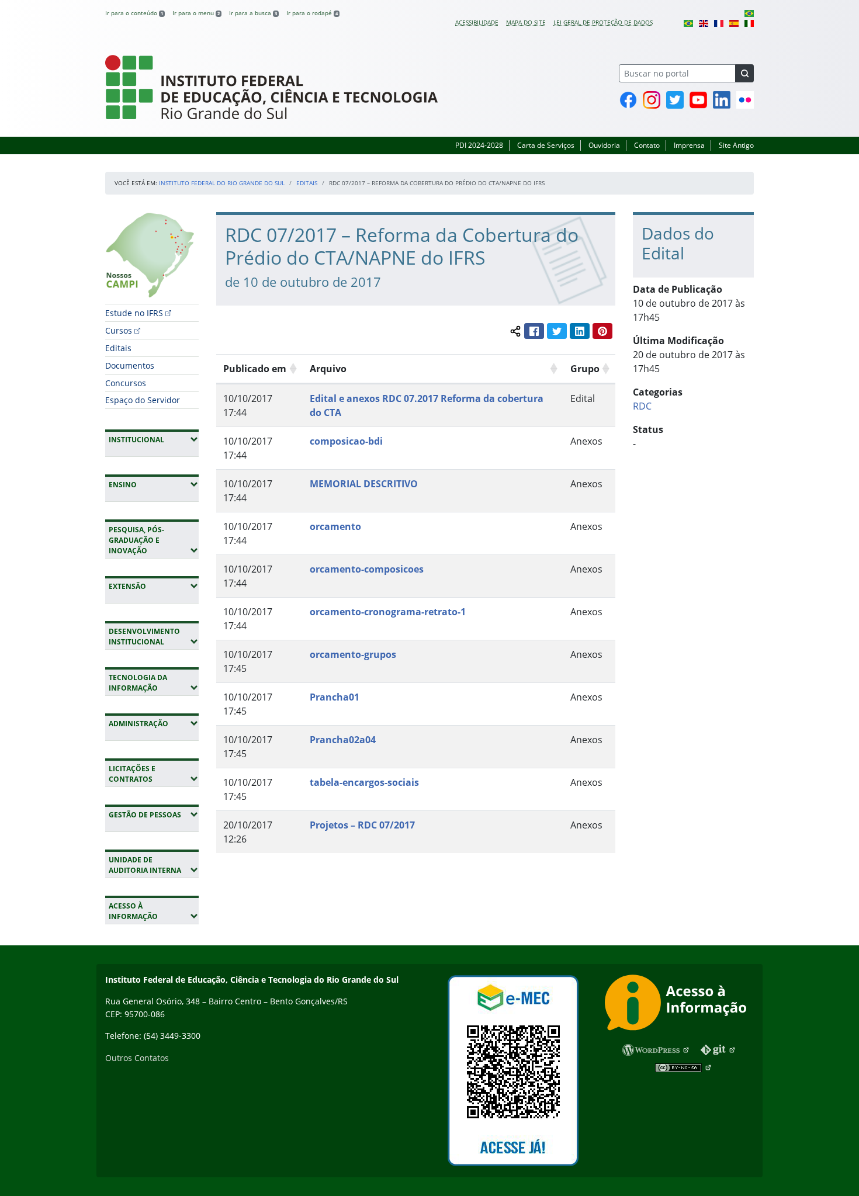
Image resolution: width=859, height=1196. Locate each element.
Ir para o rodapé (312, 13)
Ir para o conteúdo (134, 13)
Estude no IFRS (134, 312)
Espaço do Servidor (142, 399)
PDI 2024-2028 (479, 145)
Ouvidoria (604, 145)
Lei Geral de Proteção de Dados (603, 22)
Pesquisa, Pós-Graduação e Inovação (154, 540)
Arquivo (328, 368)
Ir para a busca (253, 13)
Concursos (125, 383)
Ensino (154, 484)
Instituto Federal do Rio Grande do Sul (222, 183)
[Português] (749, 13)
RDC (642, 406)
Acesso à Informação (154, 911)
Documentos (129, 365)
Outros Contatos (137, 1057)
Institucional (154, 439)
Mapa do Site (526, 22)
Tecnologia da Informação (154, 682)
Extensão (154, 586)
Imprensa (689, 145)
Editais (306, 183)
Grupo (585, 368)
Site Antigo (736, 145)
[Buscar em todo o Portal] (744, 73)
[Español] (734, 22)
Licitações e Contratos (154, 774)
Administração (154, 723)
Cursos (118, 330)
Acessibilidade (476, 22)
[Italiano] (749, 22)
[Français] (718, 22)
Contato (647, 145)
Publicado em (254, 368)
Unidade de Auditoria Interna (154, 865)
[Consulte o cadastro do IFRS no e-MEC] (512, 1070)
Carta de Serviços (545, 145)
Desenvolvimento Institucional (154, 636)
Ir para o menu (196, 13)
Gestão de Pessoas (154, 814)
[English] (703, 22)
